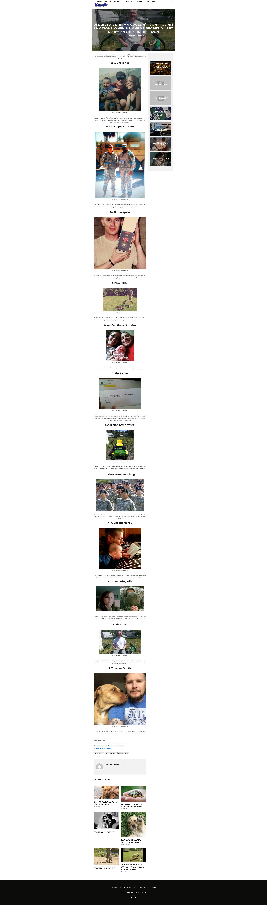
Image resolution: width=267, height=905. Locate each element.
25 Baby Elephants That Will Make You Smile (105, 867)
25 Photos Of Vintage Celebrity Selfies (104, 831)
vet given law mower (123, 753)
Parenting (108, 1)
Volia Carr (124, 871)
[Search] (171, 1)
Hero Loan (122, 743)
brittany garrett (99, 753)
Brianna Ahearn (128, 35)
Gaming (139, 1)
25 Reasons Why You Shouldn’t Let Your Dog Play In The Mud (105, 803)
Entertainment (129, 1)
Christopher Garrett (111, 753)
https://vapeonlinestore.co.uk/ (133, 892)
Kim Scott (97, 806)
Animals (117, 1)
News (154, 1)
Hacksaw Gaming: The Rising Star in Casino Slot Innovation (160, 83)
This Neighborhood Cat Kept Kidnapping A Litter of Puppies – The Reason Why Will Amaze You (133, 867)
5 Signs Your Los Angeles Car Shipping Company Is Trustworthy (160, 144)
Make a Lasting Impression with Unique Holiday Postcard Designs (160, 113)
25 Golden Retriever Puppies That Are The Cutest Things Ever (131, 841)
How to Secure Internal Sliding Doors (161, 98)
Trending (98, 1)
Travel (147, 1)
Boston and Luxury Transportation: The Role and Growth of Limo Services (160, 128)
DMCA (154, 887)
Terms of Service (128, 887)
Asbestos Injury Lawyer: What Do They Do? (161, 159)
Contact (115, 887)
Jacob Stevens (125, 844)
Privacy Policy (143, 887)
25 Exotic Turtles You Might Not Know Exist (131, 805)
